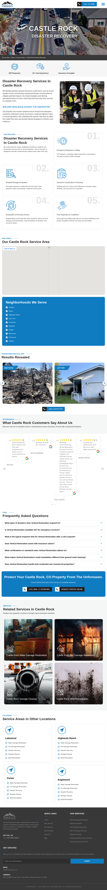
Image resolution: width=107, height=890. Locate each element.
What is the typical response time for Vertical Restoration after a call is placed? (40, 537)
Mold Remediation (76, 823)
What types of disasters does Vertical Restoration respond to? (32, 523)
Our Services (48, 827)
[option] (53, 383)
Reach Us (47, 834)
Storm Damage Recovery (78, 831)
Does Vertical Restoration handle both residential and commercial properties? (39, 564)
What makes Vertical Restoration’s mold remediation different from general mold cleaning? (45, 557)
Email (5, 867)
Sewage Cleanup (75, 834)
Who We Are (48, 823)
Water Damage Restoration (79, 820)
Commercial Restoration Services (81, 838)
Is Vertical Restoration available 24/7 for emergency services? (32, 530)
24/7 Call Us (8, 835)
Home (46, 820)
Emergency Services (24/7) (79, 841)
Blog (45, 838)
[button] (103, 4)
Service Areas (48, 831)
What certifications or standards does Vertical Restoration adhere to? (36, 550)
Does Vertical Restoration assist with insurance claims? (30, 544)
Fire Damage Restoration (78, 827)
